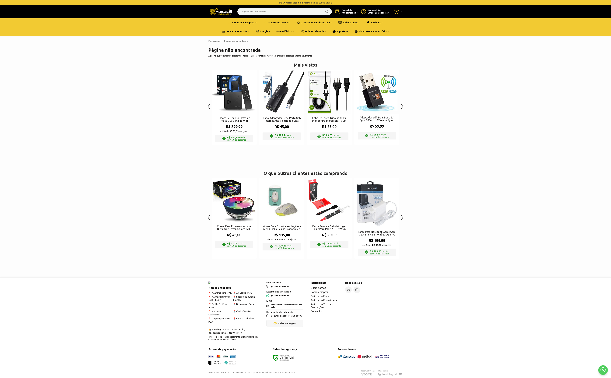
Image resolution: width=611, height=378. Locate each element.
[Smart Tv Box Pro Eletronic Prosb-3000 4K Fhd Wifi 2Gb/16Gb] (234, 107)
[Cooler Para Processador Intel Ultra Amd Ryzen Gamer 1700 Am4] (234, 218)
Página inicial (214, 41)
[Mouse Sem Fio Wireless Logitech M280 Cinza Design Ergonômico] (281, 218)
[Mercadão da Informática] (221, 11)
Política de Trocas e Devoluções (322, 306)
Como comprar (319, 292)
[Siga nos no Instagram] (356, 289)
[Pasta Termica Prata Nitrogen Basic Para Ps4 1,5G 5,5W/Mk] (329, 218)
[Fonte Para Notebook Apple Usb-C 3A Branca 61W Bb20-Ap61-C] (377, 218)
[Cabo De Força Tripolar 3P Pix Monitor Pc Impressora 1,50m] (329, 107)
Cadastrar (383, 13)
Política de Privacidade (324, 300)
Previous (209, 105)
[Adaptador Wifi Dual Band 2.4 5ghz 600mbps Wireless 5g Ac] (377, 107)
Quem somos (318, 287)
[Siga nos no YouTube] (348, 289)
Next (402, 105)
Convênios (317, 311)
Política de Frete (320, 296)
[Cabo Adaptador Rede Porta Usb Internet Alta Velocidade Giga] (281, 107)
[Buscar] (327, 11)
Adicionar (240, 119)
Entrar (371, 13)
